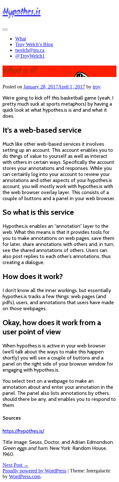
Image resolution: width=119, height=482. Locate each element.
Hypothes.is (22, 12)
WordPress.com (24, 476)
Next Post (16, 465)
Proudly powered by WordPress (34, 470)
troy (97, 86)
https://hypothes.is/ (23, 431)
